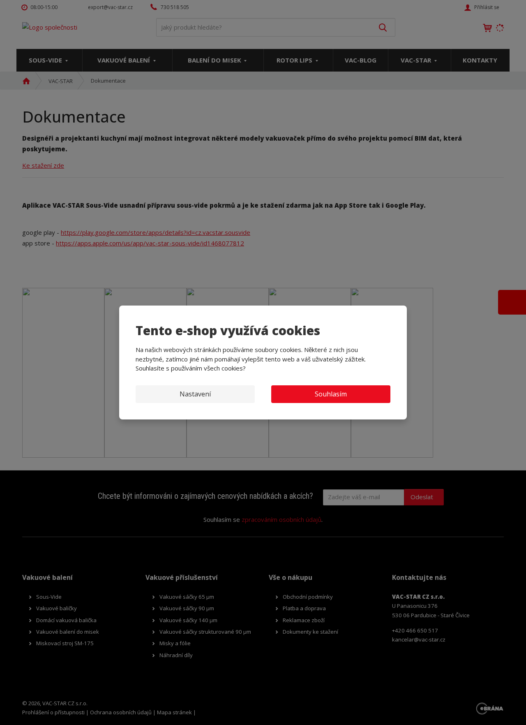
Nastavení (195, 393)
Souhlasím (331, 393)
